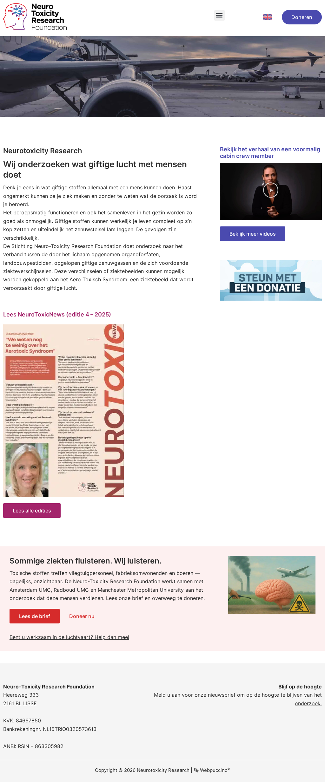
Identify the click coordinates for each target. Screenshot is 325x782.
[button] (219, 15)
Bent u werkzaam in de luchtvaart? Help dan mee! (69, 637)
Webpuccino (214, 770)
